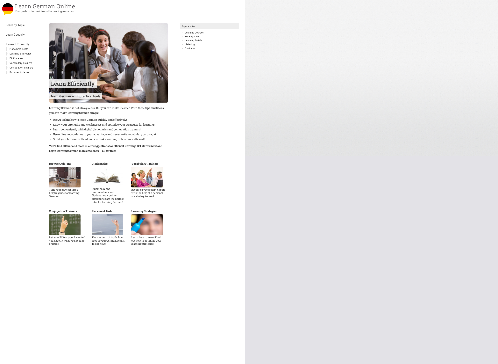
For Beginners (192, 36)
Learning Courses (194, 32)
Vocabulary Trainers (144, 163)
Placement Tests (102, 211)
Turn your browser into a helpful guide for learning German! (64, 193)
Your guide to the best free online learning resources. (44, 11)
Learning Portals (193, 40)
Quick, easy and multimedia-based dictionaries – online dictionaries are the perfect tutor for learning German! (108, 195)
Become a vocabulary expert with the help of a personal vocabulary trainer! (148, 193)
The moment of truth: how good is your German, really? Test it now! (108, 241)
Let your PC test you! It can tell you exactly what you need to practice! (67, 241)
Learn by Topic (15, 25)
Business (190, 48)
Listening (190, 44)
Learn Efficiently (17, 44)
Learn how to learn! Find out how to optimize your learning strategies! (146, 241)
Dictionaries (100, 163)
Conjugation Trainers (63, 211)
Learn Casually (15, 34)
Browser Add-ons (60, 163)
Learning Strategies (144, 211)
